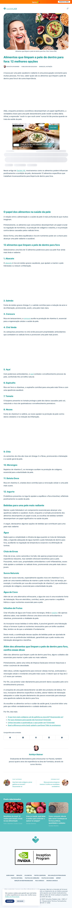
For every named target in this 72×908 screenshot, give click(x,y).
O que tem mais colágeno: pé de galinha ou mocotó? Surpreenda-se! (35, 717)
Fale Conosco (39, 880)
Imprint (58, 878)
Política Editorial (17, 878)
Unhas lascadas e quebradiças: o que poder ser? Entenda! (31, 723)
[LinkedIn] (49, 737)
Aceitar (10, 901)
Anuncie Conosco (52, 880)
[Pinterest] (36, 737)
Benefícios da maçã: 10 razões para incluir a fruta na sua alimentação (13, 818)
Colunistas (28, 875)
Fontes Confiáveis (40, 875)
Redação (19, 875)
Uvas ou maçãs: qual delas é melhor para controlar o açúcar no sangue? (35, 818)
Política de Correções (32, 878)
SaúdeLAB (21, 171)
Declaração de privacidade (57, 875)
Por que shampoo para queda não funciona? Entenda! (29, 720)
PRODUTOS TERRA (64, 1)
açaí (32, 374)
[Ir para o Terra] (36, 2)
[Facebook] (10, 737)
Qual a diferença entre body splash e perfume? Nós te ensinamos (34, 725)
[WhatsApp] (62, 737)
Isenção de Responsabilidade (23, 880)
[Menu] (67, 8)
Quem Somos (10, 875)
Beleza (43, 66)
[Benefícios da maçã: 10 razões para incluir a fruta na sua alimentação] (13, 807)
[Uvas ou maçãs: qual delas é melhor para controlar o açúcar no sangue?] (36, 807)
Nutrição (49, 66)
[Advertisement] (36, 95)
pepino (54, 613)
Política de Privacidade (12, 896)
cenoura (27, 318)
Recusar (20, 901)
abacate (8, 263)
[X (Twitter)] (23, 737)
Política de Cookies (48, 878)
